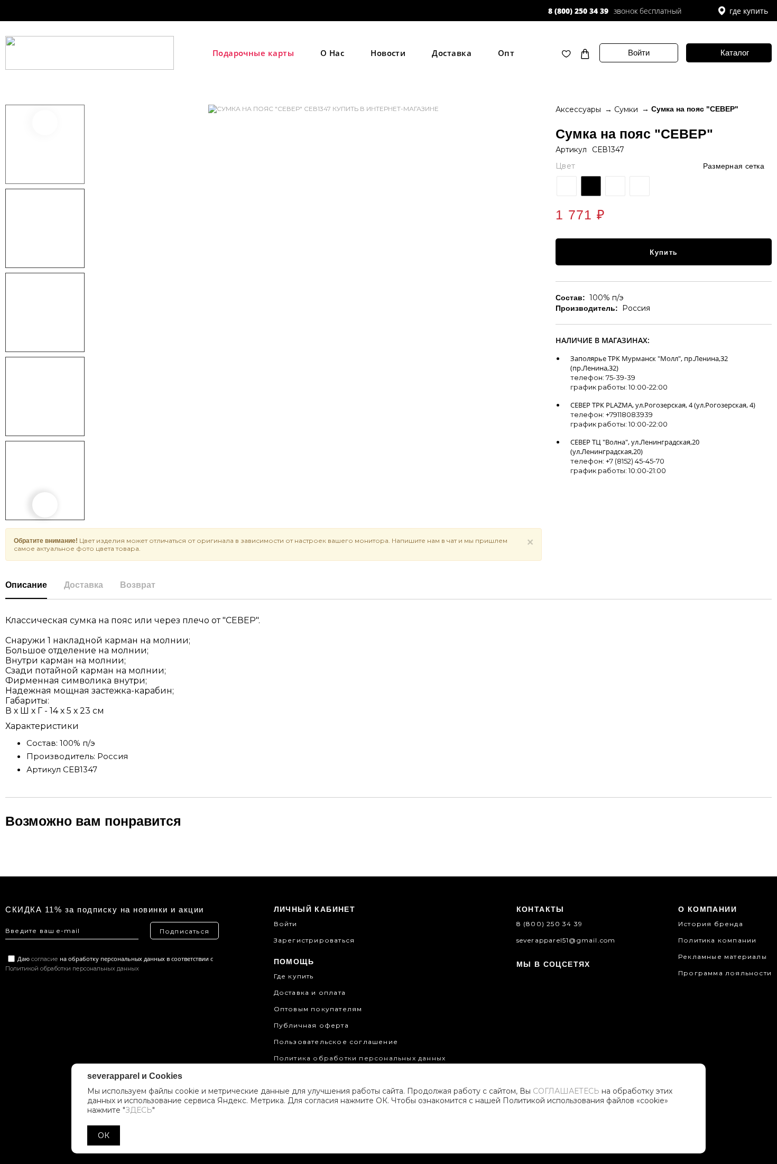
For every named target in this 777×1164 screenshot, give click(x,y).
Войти (639, 52)
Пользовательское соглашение (336, 1042)
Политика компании (717, 940)
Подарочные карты (253, 53)
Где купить (294, 976)
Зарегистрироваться (314, 940)
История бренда (710, 924)
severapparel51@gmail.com (566, 940)
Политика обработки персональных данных (360, 1058)
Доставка (451, 53)
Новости (388, 53)
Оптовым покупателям (318, 1009)
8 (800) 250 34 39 (578, 11)
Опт (506, 53)
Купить (663, 252)
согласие (44, 959)
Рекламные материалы (722, 956)
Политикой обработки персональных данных (72, 968)
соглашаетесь (566, 1091)
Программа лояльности (725, 973)
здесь (138, 1110)
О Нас (332, 53)
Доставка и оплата (310, 992)
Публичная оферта (311, 1025)
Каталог (734, 52)
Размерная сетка (733, 166)
